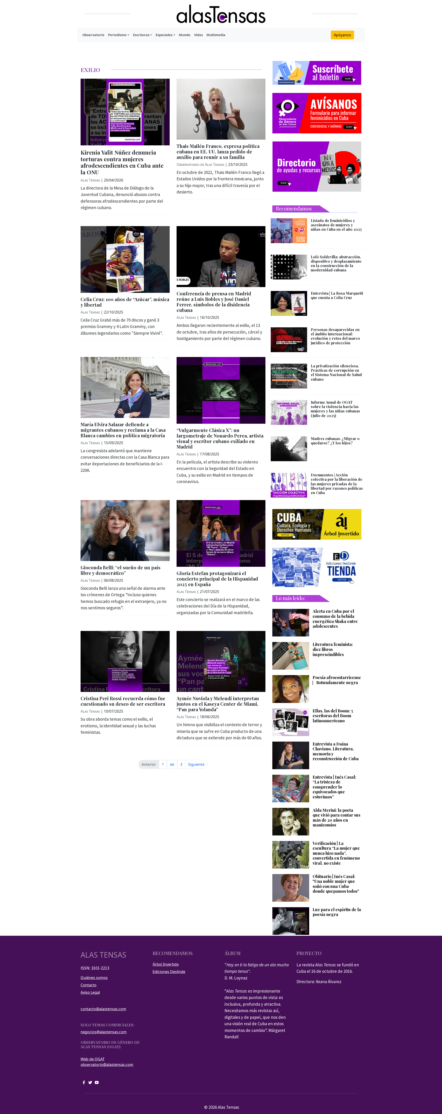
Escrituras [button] (141, 35)
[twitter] (90, 1082)
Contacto (88, 984)
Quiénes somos (94, 977)
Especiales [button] (164, 35)
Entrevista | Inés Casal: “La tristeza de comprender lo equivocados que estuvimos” (334, 787)
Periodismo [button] (117, 35)
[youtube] (96, 1082)
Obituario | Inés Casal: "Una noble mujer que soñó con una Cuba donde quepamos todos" (336, 884)
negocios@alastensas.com (104, 1031)
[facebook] (84, 1082)
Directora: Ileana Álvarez (319, 981)
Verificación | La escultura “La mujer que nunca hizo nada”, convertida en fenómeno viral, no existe (336, 853)
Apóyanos (342, 34)
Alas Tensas (90, 180)
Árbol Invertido (166, 964)
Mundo (184, 35)
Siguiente (196, 764)
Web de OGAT (93, 1059)
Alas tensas (103, 954)
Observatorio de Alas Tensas (200, 164)
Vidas (198, 35)
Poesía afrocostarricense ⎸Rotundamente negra (337, 680)
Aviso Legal (90, 992)
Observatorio (93, 35)
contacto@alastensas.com (103, 1008)
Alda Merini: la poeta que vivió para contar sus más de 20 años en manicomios (336, 818)
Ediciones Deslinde (169, 971)
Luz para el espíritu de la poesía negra (337, 912)
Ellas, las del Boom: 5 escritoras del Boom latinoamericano (333, 715)
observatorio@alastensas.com (107, 1064)
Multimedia (215, 35)
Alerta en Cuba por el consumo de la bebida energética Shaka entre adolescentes (335, 619)
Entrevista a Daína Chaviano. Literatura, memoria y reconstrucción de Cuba (336, 751)
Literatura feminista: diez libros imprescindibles (333, 649)
